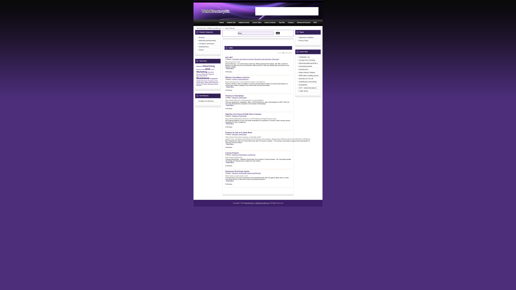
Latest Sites (256, 22)
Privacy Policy (303, 40)
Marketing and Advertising (207, 40)
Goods (212, 69)
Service (199, 74)
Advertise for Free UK (306, 78)
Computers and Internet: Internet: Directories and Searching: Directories (255, 59)
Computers (214, 78)
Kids (202, 81)
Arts (216, 81)
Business (202, 37)
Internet (199, 66)
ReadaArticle (303, 85)
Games (201, 50)
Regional (211, 74)
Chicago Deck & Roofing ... (308, 60)
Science (198, 69)
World (205, 75)
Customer (204, 84)
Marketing (201, 72)
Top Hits (282, 22)
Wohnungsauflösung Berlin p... (309, 63)
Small (198, 82)
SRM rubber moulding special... (309, 75)
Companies (211, 81)
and (207, 69)
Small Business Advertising (307, 82)
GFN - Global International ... (308, 88)
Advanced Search (304, 22)
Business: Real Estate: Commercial (243, 155)
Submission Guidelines (306, 37)
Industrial (215, 82)
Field (203, 69)
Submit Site (231, 22)
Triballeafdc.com (304, 57)
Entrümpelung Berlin (305, 66)
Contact (291, 22)
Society (198, 84)
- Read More (229, 68)
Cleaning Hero (303, 69)
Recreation (199, 75)
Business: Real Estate (239, 97)
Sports (203, 82)
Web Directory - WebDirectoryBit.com (209, 28)
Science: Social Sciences (240, 79)
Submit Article (244, 22)
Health (198, 81)
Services (199, 85)
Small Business (204, 47)
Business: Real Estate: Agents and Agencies (246, 173)
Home (221, 22)
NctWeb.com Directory (206, 101)
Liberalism (210, 72)
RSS (315, 22)
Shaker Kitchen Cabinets (307, 72)
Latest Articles (270, 22)
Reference (205, 74)
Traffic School (303, 91)
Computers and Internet (206, 43)
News (206, 82)
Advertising (208, 66)
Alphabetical (289, 53)
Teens (205, 81)
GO (278, 33)
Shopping (211, 84)
